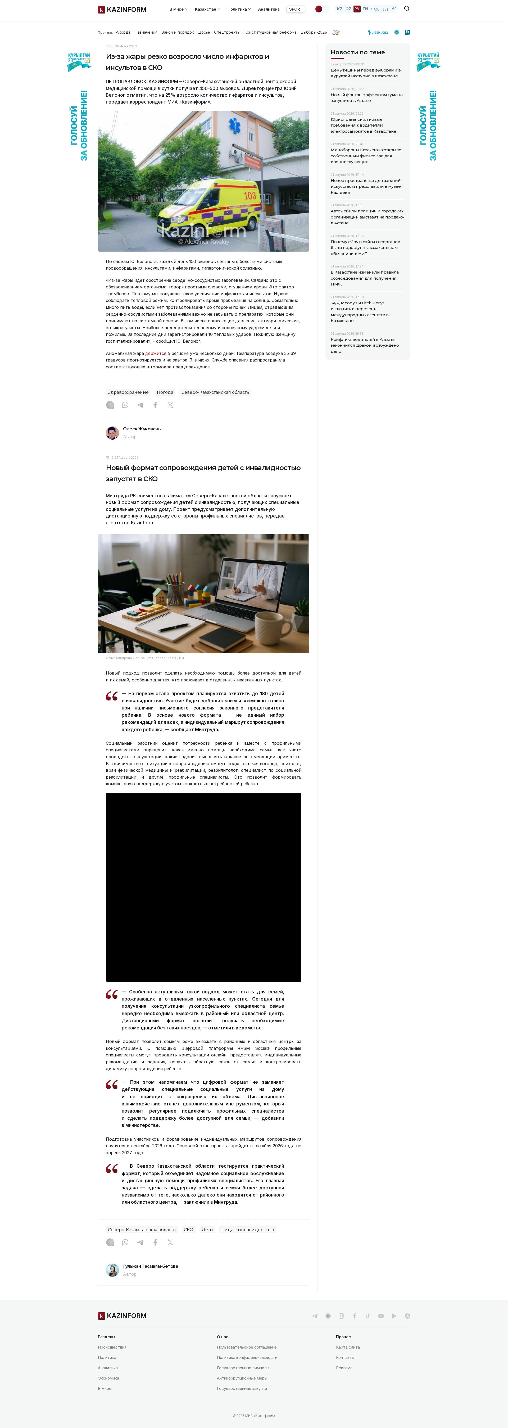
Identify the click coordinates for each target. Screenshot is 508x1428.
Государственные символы (243, 1367)
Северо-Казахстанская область (215, 392)
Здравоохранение (128, 392)
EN (365, 8)
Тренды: (105, 32)
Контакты (345, 1357)
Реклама (344, 1367)
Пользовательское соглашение (247, 1347)
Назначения (146, 32)
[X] (170, 405)
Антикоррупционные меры (242, 1378)
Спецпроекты (227, 32)
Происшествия (112, 1347)
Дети (207, 1229)
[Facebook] (155, 405)
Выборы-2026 (314, 32)
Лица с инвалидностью (247, 1229)
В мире (104, 1388)
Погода (165, 392)
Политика (107, 1357)
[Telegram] (140, 405)
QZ (348, 8)
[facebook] (354, 1316)
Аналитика (269, 9)
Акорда (123, 32)
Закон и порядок (178, 32)
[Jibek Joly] (379, 32)
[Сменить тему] (322, 9)
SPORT (295, 9)
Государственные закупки (242, 1388)
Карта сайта (348, 1347)
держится (155, 353)
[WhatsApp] (125, 405)
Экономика (108, 1378)
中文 (375, 8)
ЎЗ (394, 8)
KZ (339, 8)
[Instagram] (110, 405)
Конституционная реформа (270, 32)
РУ (357, 8)
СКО (188, 1229)
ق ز (385, 8)
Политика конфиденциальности (247, 1357)
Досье (204, 32)
